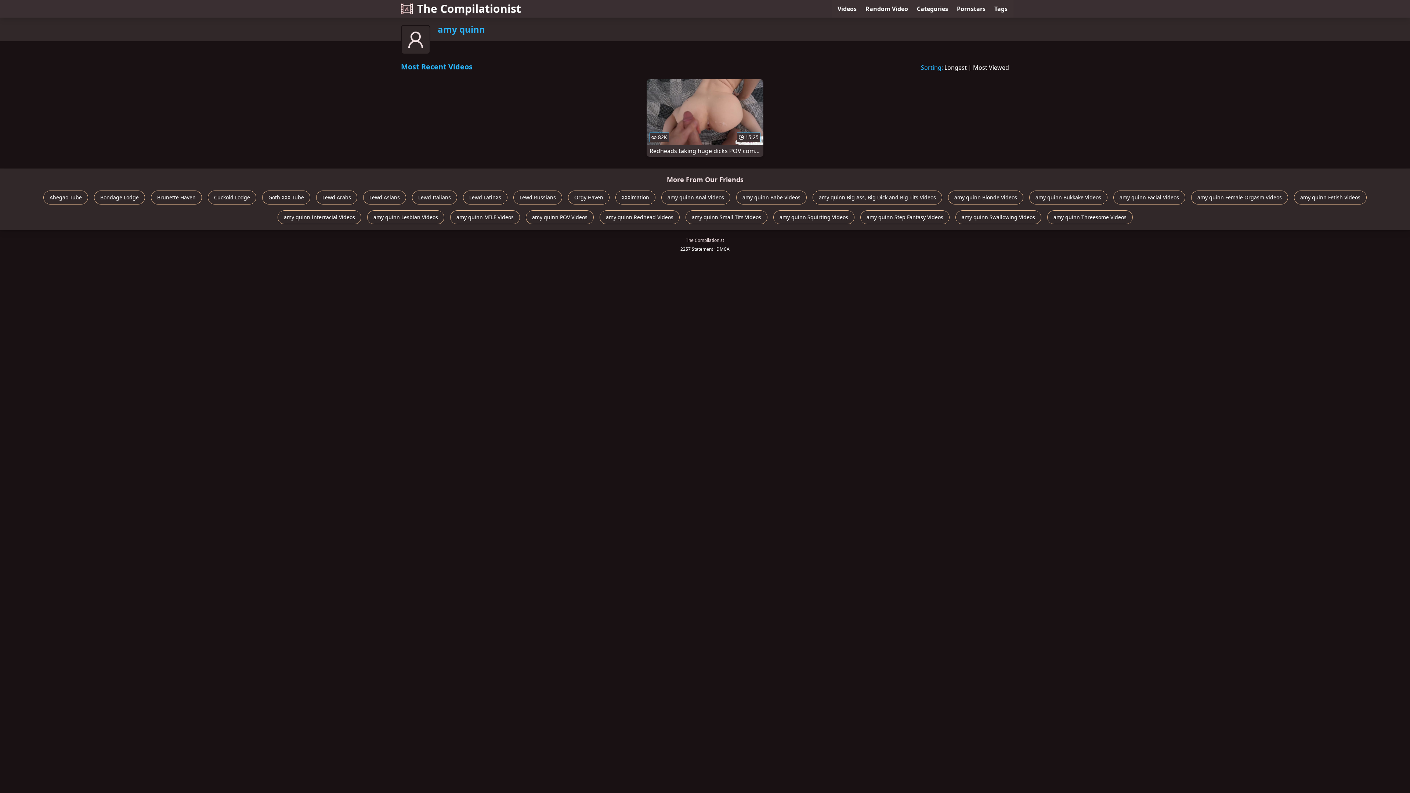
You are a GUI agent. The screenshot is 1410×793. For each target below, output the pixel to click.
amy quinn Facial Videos (1149, 197)
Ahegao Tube (66, 197)
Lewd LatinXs (485, 197)
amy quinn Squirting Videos (814, 217)
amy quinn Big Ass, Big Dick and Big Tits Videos (877, 197)
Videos (847, 9)
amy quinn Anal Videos (696, 197)
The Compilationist (469, 8)
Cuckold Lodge (232, 197)
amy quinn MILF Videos (485, 217)
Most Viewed (991, 68)
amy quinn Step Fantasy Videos (905, 217)
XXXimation (635, 197)
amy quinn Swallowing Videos (998, 217)
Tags (1001, 9)
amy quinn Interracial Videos (319, 217)
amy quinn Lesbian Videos (405, 217)
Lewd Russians (538, 197)
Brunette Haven (176, 197)
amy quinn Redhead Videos (639, 217)
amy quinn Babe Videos (771, 197)
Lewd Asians (384, 197)
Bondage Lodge (119, 197)
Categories (932, 9)
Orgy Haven (588, 197)
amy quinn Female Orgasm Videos (1239, 197)
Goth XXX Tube (286, 197)
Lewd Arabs (336, 197)
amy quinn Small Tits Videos (726, 217)
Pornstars (971, 9)
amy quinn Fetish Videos (1330, 197)
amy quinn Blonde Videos (985, 197)
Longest (955, 68)
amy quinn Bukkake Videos (1068, 197)
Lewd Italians (434, 197)
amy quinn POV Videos (560, 217)
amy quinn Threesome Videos (1090, 217)
